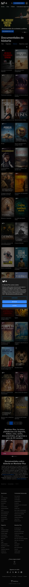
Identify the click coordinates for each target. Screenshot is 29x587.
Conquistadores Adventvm (5, 169)
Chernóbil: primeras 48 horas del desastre (7, 244)
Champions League (4, 529)
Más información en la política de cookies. (14, 294)
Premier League (4, 533)
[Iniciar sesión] (26, 3)
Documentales (4, 517)
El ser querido (17, 496)
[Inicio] (4, 3)
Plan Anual (16, 545)
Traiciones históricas (6, 95)
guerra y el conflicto (8, 474)
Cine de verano (4, 506)
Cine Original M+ (4, 497)
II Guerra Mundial (19, 243)
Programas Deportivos (18, 517)
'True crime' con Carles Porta (20, 512)
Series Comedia (4, 515)
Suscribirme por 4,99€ (7, 31)
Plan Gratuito (17, 543)
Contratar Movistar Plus (18, 536)
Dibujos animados (17, 515)
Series (3, 6)
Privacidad (20, 576)
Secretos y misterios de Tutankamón (7, 393)
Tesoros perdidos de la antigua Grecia (20, 144)
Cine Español (3, 499)
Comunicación (17, 552)
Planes (15, 542)
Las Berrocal (16, 508)
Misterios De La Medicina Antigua (7, 418)
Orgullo (2, 520)
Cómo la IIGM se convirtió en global (21, 268)
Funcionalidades (17, 529)
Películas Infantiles (4, 508)
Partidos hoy (3, 551)
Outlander (16, 506)
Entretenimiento (4, 519)
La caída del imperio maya (20, 219)
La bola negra (17, 497)
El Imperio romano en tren (7, 120)
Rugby (2, 542)
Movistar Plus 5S (17, 520)
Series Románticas (4, 513)
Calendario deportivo (23, 6)
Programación (4, 552)
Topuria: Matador (4, 543)
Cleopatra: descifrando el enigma (21, 343)
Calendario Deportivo (5, 549)
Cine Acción (3, 503)
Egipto (16, 317)
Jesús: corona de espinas (21, 392)
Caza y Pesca (16, 519)
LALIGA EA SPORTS (4, 531)
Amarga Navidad (17, 501)
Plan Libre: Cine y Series (19, 540)
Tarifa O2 (16, 549)
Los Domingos (17, 499)
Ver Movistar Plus (17, 528)
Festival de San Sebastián (19, 513)
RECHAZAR (14, 301)
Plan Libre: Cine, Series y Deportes (21, 538)
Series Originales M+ (5, 512)
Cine (7, 6)
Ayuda (14, 563)
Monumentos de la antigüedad (19, 71)
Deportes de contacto (5, 545)
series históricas (21, 479)
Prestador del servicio (6, 576)
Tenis (2, 540)
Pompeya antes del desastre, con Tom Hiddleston (6, 194)
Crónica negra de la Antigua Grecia (6, 318)
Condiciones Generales (18, 533)
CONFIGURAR (15, 297)
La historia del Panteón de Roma (21, 418)
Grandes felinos (19, 367)
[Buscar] (11, 3)
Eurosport (3, 547)
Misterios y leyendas (6, 218)
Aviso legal (14, 576)
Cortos (2, 504)
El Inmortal (16, 503)
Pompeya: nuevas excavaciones (5, 343)
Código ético (16, 535)
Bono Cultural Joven (18, 547)
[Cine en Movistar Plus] (14, 447)
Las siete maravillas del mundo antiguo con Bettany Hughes (7, 368)
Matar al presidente (6, 268)
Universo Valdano (4, 536)
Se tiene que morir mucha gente (20, 504)
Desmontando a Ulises (20, 120)
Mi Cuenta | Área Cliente (19, 531)
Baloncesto (3, 538)
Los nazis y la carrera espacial (6, 71)
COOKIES (25, 576)
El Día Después (4, 535)
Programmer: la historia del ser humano (21, 95)
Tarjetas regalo (17, 551)
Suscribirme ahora (19, 3)
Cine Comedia (4, 501)
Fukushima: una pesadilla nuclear (21, 194)
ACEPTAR (14, 305)
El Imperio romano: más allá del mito (21, 169)
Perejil (2, 143)
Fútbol (13, 6)
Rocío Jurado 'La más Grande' (20, 510)
